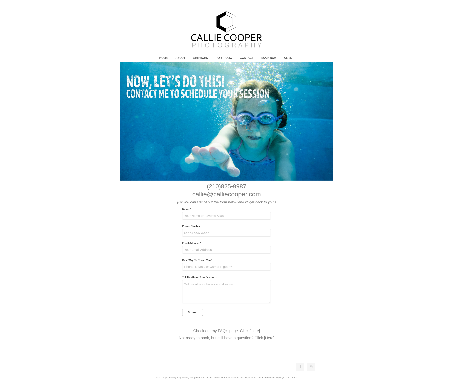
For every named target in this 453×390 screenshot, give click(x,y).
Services (200, 57)
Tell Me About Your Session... (199, 277)
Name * (186, 209)
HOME (163, 57)
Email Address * (191, 243)
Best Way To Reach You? (197, 260)
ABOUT (180, 57)
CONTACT (247, 57)
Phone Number (191, 226)
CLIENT (289, 57)
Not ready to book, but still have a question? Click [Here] (226, 338)
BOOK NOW (268, 57)
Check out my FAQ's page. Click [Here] (226, 331)
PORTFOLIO (224, 57)
